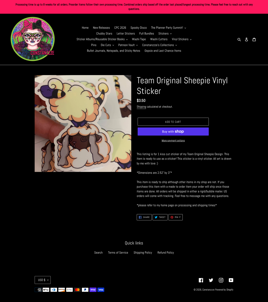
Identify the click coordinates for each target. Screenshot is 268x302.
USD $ (41, 280)
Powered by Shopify (224, 289)
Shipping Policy (143, 252)
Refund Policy (166, 252)
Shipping (141, 107)
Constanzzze (208, 289)
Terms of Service (118, 252)
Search (98, 252)
